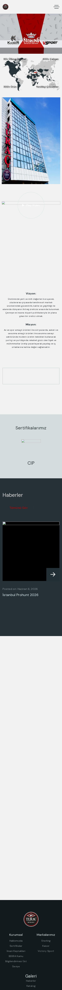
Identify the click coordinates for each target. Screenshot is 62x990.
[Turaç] (5, 7)
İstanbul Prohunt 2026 (20, 595)
